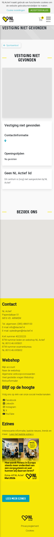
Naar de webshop (11, 370)
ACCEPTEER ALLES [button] (39, 10)
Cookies (30, 530)
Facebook (11, 400)
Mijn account (8, 367)
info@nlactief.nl (17, 327)
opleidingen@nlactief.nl (21, 330)
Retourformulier (10, 380)
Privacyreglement (30, 526)
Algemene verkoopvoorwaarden (18, 374)
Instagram (11, 407)
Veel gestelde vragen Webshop (18, 377)
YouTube (10, 414)
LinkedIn (10, 403)
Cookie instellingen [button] (16, 10)
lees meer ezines (16, 498)
